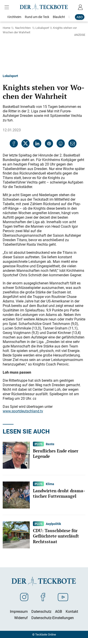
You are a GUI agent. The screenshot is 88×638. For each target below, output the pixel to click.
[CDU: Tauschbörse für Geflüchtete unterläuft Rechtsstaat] (16, 534)
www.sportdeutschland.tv (23, 411)
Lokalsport (42, 28)
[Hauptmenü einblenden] (8, 7)
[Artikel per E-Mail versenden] (72, 143)
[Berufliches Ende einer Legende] (16, 454)
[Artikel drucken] (61, 143)
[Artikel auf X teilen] (25, 143)
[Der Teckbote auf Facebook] (43, 596)
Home (6, 28)
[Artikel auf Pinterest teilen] (49, 143)
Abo (79, 17)
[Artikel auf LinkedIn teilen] (37, 143)
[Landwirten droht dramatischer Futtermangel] (16, 494)
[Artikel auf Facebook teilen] (14, 143)
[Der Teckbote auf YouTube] (63, 596)
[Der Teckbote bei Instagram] (24, 596)
